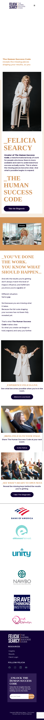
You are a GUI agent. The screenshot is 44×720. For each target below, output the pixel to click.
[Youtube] (26, 667)
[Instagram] (15, 667)
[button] (34, 5)
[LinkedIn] (20, 667)
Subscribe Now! (32, 696)
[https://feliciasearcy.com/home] (17, 5)
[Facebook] (9, 667)
